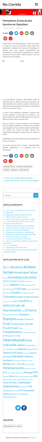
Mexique (18, 356)
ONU (19, 364)
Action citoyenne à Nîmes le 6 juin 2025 (18, 239)
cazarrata (35, 289)
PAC (24, 364)
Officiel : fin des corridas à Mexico (17, 217)
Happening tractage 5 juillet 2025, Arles (19, 215)
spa (17, 383)
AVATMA (7, 281)
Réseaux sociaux (12, 379)
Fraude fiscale (10, 327)
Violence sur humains (18, 394)
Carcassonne (8, 289)
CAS (17, 288)
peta (17, 373)
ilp (19, 335)
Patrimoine (27, 368)
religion (31, 376)
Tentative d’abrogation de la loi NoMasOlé (20, 226)
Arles (33, 277)
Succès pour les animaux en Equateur (18, 230)
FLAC (7, 324)
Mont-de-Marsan (17, 360)
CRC (30, 301)
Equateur (14, 170)
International (24, 170)
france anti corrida (22, 323)
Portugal (28, 372)
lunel (15, 349)
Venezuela (28, 390)
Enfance (19, 28)
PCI (4, 372)
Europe (20, 319)
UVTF (20, 390)
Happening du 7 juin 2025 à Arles (16, 247)
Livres (5, 349)
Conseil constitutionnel (27, 296)
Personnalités (11, 373)
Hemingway (32, 332)
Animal (5, 278)
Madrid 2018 (9, 352)
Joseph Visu (30, 345)
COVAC (14, 301)
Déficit (7, 305)
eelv (23, 311)
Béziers (15, 284)
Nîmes (7, 363)
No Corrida (12, 4)
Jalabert (21, 345)
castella (29, 289)
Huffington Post (10, 335)
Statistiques (25, 382)
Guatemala (26, 332)
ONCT (13, 364)
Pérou (12, 376)
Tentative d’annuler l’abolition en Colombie (20, 228)
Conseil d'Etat (7, 301)
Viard (6, 393)
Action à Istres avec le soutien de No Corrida (20, 219)
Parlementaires (13, 368)
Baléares (15, 281)
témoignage (8, 390)
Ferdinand (28, 319)
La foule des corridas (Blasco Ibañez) (18, 178)
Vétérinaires (8, 397)
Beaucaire (30, 281)
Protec (5, 376)
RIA (36, 376)
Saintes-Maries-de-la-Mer (25, 379)
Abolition (16, 267)
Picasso (21, 373)
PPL (35, 372)
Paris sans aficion (11, 245)
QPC (16, 376)
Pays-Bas (33, 368)
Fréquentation (12, 332)
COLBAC (15, 292)
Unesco (15, 391)
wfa (15, 397)
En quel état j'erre (11, 314)
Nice (24, 360)
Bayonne (23, 281)
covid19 (23, 301)
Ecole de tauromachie (24, 166)
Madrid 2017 (32, 349)
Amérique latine (9, 166)
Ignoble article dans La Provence (16, 237)
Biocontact (6, 285)
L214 (37, 345)
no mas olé (30, 360)
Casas (23, 288)
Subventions (11, 386)
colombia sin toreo (27, 293)
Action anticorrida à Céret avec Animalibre (21, 180)
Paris (32, 364)
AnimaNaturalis (18, 277)
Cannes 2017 (31, 285)
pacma (28, 364)
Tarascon (23, 387)
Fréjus (20, 328)
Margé (19, 352)
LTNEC (10, 349)
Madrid (22, 349)
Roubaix (5, 379)
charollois (6, 293)
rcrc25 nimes (24, 376)
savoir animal (9, 382)
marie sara (26, 353)
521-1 (6, 267)
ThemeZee (32, 438)
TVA (29, 386)
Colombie (9, 296)
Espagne (9, 319)
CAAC (22, 285)
